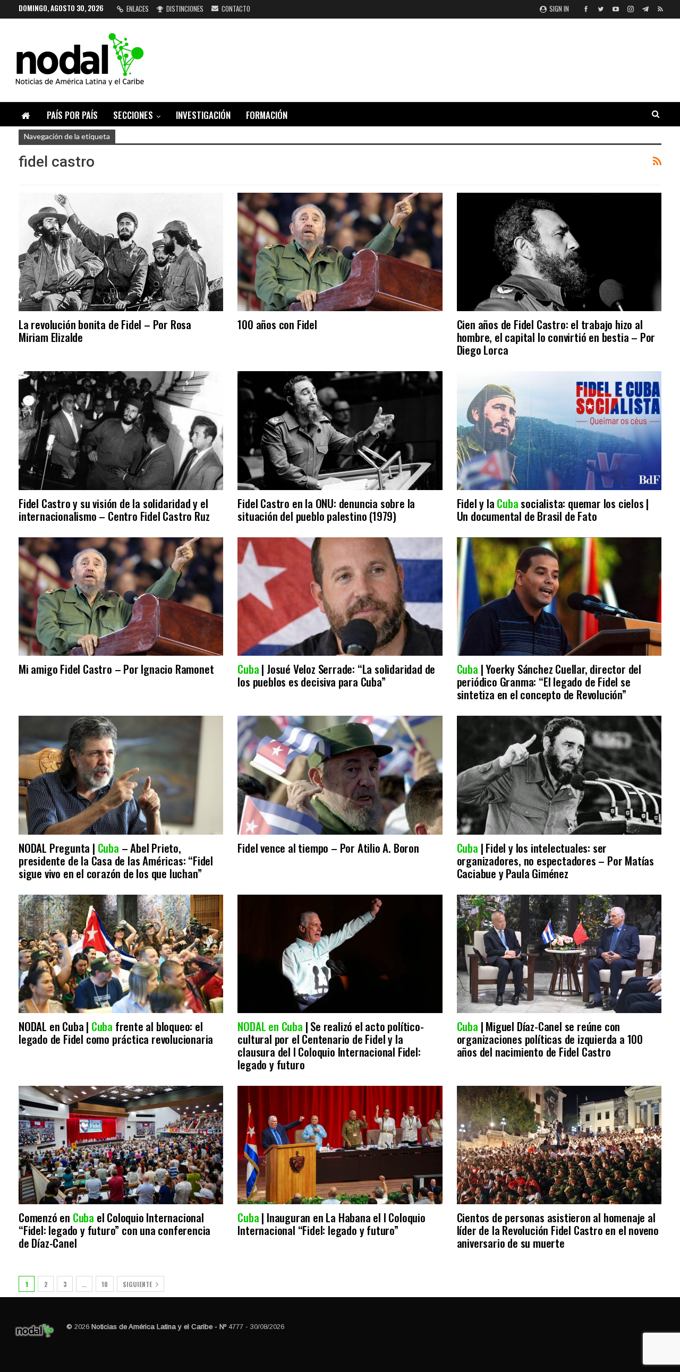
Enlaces (137, 8)
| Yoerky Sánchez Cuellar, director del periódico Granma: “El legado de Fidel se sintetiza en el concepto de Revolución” (549, 681)
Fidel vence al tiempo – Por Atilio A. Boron (328, 847)
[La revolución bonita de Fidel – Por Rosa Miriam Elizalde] (121, 252)
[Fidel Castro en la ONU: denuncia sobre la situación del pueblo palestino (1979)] (339, 430)
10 (104, 1284)
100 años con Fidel (277, 324)
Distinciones (184, 8)
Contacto (236, 8)
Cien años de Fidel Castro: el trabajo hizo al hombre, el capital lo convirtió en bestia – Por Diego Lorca (556, 337)
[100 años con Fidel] (339, 252)
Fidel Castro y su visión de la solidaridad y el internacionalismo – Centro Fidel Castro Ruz (114, 509)
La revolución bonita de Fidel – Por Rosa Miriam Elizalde (105, 330)
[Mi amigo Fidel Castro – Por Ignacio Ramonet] (121, 596)
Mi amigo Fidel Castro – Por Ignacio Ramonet (116, 669)
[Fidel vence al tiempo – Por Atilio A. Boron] (339, 775)
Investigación (203, 115)
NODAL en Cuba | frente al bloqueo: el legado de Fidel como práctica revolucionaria (116, 1032)
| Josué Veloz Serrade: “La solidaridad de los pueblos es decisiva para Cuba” (336, 675)
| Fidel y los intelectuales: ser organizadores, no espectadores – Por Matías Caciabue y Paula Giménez (555, 860)
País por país (72, 115)
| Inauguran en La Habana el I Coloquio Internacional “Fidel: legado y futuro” (331, 1223)
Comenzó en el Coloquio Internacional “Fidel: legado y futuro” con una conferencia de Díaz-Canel (114, 1230)
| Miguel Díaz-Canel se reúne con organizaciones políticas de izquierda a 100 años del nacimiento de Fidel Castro (550, 1039)
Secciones (133, 115)
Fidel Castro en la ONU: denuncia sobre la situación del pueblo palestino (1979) (326, 509)
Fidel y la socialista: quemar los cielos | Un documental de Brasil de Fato (553, 509)
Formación (266, 115)
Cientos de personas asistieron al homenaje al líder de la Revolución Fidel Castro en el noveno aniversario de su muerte (558, 1230)
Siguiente (138, 1284)
